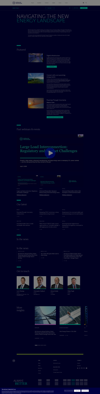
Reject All (77, 390)
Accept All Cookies (85, 390)
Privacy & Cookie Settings (69, 390)
